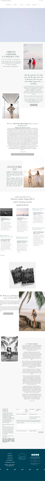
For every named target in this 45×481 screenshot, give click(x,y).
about (15, 4)
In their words (32, 343)
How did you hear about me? (22, 430)
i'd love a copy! (8, 313)
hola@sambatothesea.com (7, 426)
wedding (9, 455)
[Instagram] (42, 0)
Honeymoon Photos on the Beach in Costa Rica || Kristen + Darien (22, 241)
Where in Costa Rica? (33, 414)
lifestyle (10, 457)
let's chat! (34, 104)
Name (18, 409)
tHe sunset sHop (10, 462)
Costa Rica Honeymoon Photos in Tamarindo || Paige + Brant (38, 232)
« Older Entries (2, 255)
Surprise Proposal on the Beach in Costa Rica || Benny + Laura (38, 213)
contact (34, 4)
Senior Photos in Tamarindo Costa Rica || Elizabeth (22, 218)
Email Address (32, 409)
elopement (10, 460)
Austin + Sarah (22, 151)
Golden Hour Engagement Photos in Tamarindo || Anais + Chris (6, 219)
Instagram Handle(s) (33, 430)
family (10, 453)
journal (28, 4)
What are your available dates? (22, 414)
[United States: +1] (26, 412)
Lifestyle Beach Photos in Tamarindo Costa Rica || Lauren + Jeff (6, 240)
